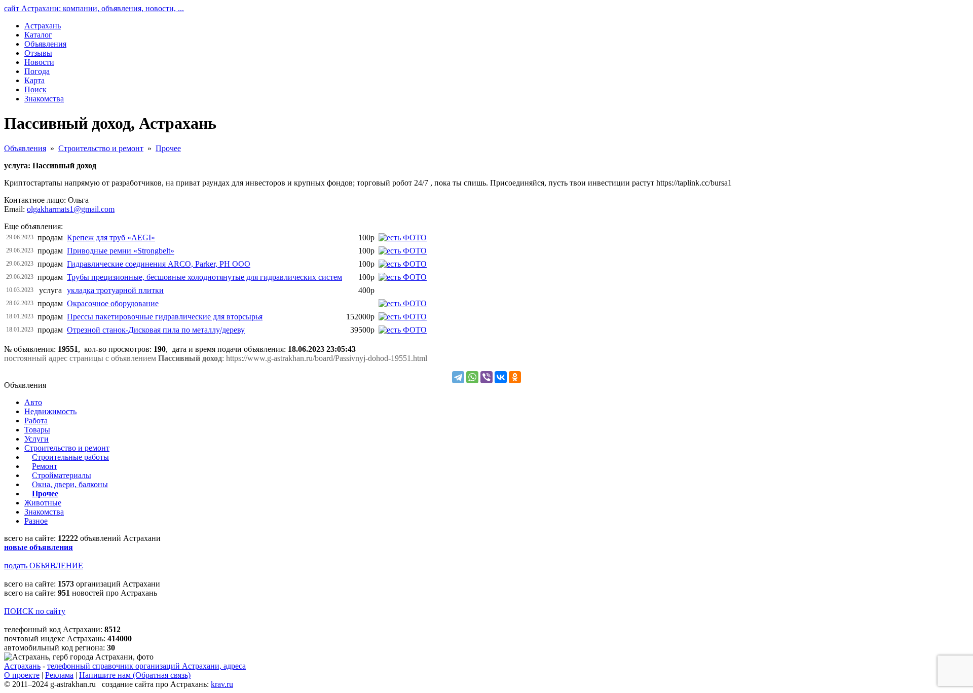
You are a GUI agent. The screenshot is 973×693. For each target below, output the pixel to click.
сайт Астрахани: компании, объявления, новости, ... (94, 8)
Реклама (59, 675)
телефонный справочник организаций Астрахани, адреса (146, 666)
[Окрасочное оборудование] (403, 303)
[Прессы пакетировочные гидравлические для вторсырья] (403, 316)
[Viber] (486, 377)
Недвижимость (50, 411)
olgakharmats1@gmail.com (71, 209)
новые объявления (38, 547)
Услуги (36, 438)
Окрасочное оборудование (113, 303)
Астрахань (22, 666)
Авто (33, 402)
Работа (36, 420)
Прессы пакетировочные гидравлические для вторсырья (165, 316)
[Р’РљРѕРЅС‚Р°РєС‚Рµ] (501, 377)
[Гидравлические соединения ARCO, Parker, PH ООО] (403, 264)
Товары (37, 429)
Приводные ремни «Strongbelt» (120, 250)
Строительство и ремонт (100, 148)
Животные (42, 502)
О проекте (22, 675)
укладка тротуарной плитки (115, 290)
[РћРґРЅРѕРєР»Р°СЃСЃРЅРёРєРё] (515, 377)
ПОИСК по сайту (34, 611)
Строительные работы (70, 457)
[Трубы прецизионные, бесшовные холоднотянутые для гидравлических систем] (403, 277)
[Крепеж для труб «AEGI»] (403, 237)
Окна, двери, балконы (70, 484)
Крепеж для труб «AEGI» (111, 237)
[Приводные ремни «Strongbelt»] (403, 250)
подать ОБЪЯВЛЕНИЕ (43, 565)
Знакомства (44, 511)
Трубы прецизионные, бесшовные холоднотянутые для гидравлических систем (204, 277)
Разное (36, 521)
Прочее (168, 148)
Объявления (25, 148)
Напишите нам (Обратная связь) (135, 675)
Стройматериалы (61, 475)
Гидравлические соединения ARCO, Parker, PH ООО (158, 264)
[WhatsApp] (472, 377)
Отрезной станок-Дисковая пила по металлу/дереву (156, 329)
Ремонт (44, 466)
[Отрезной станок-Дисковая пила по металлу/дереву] (403, 329)
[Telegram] (458, 377)
